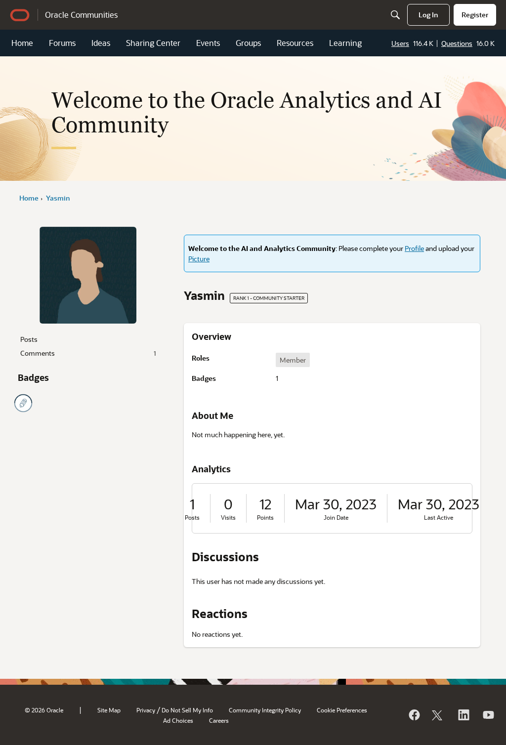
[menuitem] (428, 15)
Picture (199, 258)
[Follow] (438, 715)
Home (22, 43)
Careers (219, 720)
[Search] (395, 15)
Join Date (336, 517)
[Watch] (487, 715)
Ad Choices (178, 720)
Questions (456, 43)
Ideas (100, 43)
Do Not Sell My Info (187, 710)
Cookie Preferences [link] (342, 710)
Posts (29, 339)
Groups (248, 43)
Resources (295, 43)
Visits (228, 517)
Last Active (438, 517)
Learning (345, 43)
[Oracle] (413, 715)
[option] (293, 360)
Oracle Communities (81, 14)
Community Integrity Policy (265, 710)
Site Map (109, 710)
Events (208, 43)
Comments (88, 353)
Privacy (145, 710)
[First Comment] (23, 403)
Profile (414, 248)
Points (265, 517)
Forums (62, 43)
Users (400, 43)
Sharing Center (153, 43)
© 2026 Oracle (44, 710)
